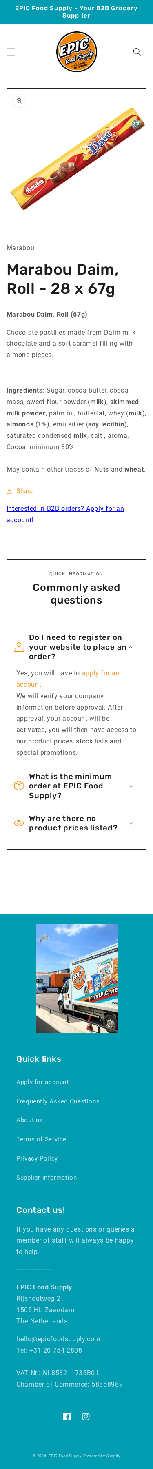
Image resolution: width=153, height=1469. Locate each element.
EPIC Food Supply (65, 1456)
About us (29, 1120)
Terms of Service (41, 1139)
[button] (10, 51)
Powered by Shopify (101, 1456)
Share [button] (24, 491)
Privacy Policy (37, 1158)
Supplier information (46, 1177)
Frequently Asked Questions (58, 1101)
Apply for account (42, 1082)
